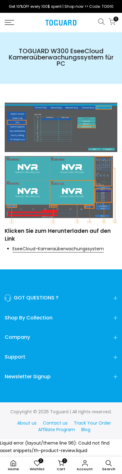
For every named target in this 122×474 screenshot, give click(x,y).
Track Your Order (92, 423)
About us (27, 423)
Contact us (55, 423)
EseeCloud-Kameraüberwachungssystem (58, 249)
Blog (85, 429)
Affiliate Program (56, 429)
